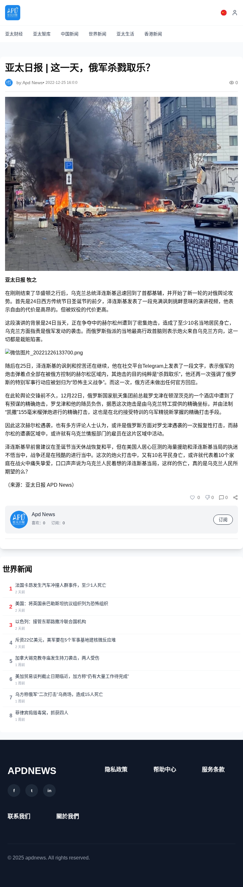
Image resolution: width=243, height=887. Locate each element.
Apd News (43, 514)
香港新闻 (153, 33)
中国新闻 (69, 33)
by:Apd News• (30, 82)
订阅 (223, 519)
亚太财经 (14, 33)
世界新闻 (97, 33)
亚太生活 (125, 33)
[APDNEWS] (12, 13)
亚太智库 (42, 33)
